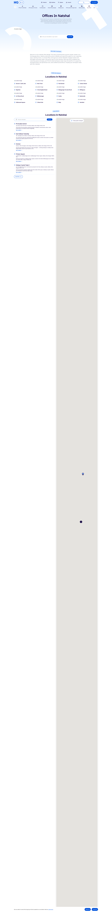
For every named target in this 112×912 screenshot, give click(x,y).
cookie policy (50, 909)
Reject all (88, 909)
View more (18, 176)
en (21, 2)
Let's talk (70, 36)
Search (49, 119)
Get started (94, 2)
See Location (19, 130)
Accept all (95, 909)
